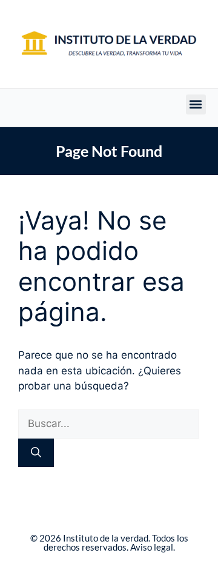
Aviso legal (151, 547)
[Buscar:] (108, 423)
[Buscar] (36, 453)
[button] (196, 104)
